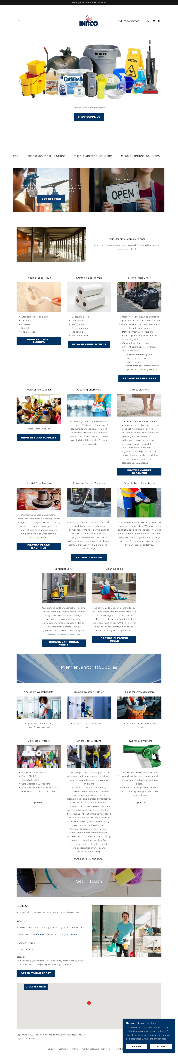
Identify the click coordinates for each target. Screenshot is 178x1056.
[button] (19, 21)
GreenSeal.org (92, 851)
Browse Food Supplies (38, 437)
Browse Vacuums (89, 557)
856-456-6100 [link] (131, 21)
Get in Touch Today (36, 973)
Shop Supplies (89, 116)
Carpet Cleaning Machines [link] (96, 1049)
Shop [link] (50, 1049)
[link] (89, 21)
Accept (161, 1047)
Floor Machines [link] (122, 1049)
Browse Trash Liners (139, 378)
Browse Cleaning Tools (114, 639)
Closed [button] (27, 949)
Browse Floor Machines (38, 546)
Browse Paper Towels (89, 344)
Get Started (51, 199)
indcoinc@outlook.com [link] (67, 934)
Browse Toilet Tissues (38, 341)
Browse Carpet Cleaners (139, 471)
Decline (136, 1047)
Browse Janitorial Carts (64, 643)
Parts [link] (75, 1049)
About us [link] (63, 1049)
